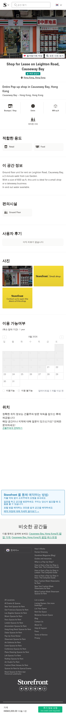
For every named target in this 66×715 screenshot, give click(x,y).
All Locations (10, 600)
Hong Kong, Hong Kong (34, 77)
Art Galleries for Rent (13, 642)
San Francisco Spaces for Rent (16, 610)
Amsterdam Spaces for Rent (16, 626)
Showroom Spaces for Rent (15, 639)
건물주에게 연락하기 (12, 428)
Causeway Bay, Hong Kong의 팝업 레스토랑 (34, 537)
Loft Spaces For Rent (13, 655)
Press (37, 631)
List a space (39, 600)
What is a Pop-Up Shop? (44, 562)
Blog (36, 618)
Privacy (37, 638)
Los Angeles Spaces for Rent (16, 613)
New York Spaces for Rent (15, 606)
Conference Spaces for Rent (15, 649)
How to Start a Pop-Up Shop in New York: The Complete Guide (47, 566)
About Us (38, 625)
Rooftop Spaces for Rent (14, 659)
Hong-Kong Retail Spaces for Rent (18, 629)
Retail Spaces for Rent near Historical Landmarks (15, 673)
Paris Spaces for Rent (13, 620)
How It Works (40, 549)
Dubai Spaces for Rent (13, 632)
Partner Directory (41, 552)
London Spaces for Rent (14, 623)
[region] (33, 464)
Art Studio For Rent (12, 662)
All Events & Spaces (12, 603)
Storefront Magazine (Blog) (45, 555)
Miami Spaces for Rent (13, 616)
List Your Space (41, 608)
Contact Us (39, 622)
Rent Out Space (41, 612)
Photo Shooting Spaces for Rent (17, 652)
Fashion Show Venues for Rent (16, 665)
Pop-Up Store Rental (12, 636)
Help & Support (41, 628)
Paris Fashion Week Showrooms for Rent (47, 582)
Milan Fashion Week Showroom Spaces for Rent (47, 593)
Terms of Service (41, 635)
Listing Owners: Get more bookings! (44, 604)
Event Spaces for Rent (13, 646)
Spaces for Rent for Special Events (18, 668)
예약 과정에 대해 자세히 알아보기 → (21, 511)
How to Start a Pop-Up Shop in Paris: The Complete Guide (46, 577)
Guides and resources (43, 559)
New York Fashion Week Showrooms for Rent (44, 587)
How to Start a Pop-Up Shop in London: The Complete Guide (46, 571)
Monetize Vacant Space (44, 615)
